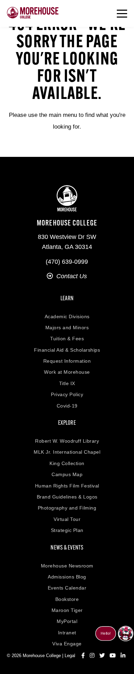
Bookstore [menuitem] (67, 599)
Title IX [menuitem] (67, 383)
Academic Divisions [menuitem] (67, 316)
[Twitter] (102, 655)
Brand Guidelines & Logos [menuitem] (67, 497)
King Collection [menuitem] (67, 463)
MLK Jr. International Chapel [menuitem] (67, 452)
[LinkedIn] (123, 655)
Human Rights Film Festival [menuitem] (67, 486)
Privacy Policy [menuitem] (67, 394)
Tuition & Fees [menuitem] (67, 338)
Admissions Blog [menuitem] (67, 577)
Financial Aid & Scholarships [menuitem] (67, 350)
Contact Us (71, 276)
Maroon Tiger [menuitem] (67, 610)
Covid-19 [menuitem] (67, 406)
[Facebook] (83, 655)
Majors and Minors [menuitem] (67, 327)
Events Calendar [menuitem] (67, 588)
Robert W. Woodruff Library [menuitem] (67, 441)
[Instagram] (92, 655)
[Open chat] (125, 633)
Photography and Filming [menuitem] (67, 508)
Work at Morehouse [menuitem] (67, 372)
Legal (70, 655)
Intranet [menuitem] (67, 632)
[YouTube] (113, 655)
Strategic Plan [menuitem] (67, 530)
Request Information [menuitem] (67, 361)
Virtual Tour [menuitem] (67, 519)
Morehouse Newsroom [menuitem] (67, 566)
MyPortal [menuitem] (67, 621)
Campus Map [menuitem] (67, 474)
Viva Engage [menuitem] (67, 643)
